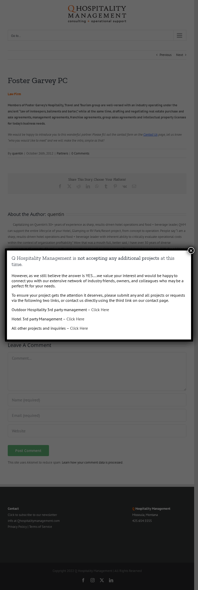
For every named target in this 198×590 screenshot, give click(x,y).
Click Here (100, 309)
